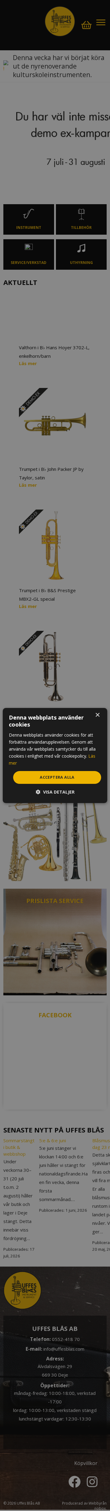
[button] (55, 791)
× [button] (97, 715)
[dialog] (55, 755)
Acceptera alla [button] (57, 777)
